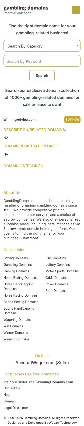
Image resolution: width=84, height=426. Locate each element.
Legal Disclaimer (16, 407)
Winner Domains (16, 332)
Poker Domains (57, 284)
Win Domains (13, 326)
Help (7, 394)
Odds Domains (56, 277)
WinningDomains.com (54, 382)
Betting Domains (16, 258)
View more (29, 238)
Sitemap (10, 401)
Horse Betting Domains (21, 277)
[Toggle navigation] (76, 10)
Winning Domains (16, 339)
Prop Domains (56, 290)
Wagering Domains (18, 319)
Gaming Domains (16, 271)
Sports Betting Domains (21, 301)
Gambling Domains (18, 264)
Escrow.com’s (15, 228)
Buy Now (72, 119)
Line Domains (56, 258)
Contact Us (12, 388)
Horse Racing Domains (21, 295)
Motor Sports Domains (62, 271)
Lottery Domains (58, 264)
